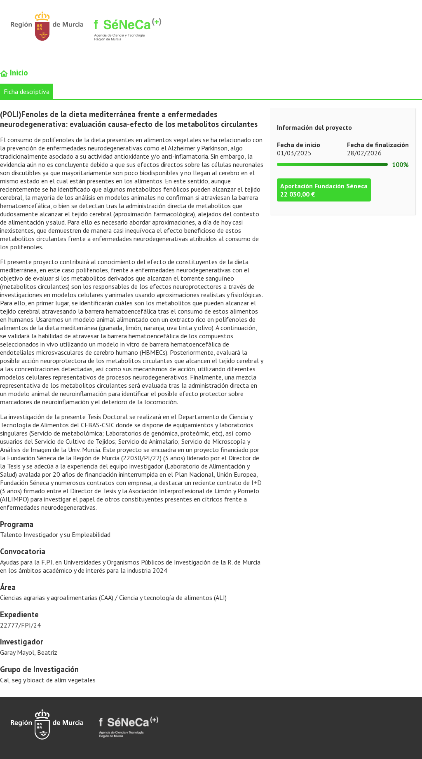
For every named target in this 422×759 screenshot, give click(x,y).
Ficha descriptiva (26, 91)
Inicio (18, 72)
